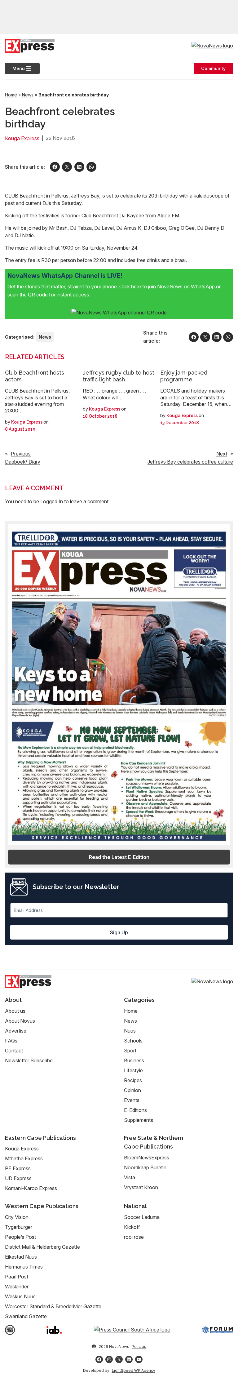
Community (213, 68)
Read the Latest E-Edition (119, 857)
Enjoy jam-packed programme (183, 376)
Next (221, 454)
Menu (15, 68)
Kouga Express (22, 138)
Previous (21, 454)
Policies (139, 1346)
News (27, 94)
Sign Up (119, 932)
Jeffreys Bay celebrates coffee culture (190, 462)
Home (11, 94)
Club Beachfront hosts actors (34, 376)
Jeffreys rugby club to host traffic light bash (118, 376)
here (136, 286)
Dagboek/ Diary (22, 462)
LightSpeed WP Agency (133, 1370)
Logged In (51, 501)
